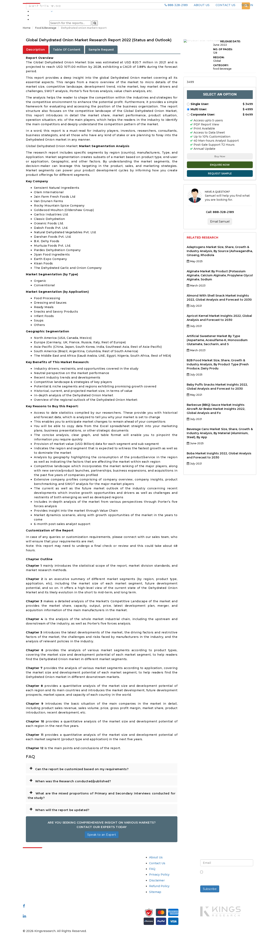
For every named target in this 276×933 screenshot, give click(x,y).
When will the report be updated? (59, 809)
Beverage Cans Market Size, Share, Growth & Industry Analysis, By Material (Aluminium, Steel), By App (220, 433)
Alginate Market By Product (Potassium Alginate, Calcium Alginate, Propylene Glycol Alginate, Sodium (220, 275)
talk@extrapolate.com (39, 885)
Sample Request (101, 49)
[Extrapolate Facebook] (24, 906)
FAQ (152, 869)
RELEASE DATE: (230, 41)
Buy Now (219, 156)
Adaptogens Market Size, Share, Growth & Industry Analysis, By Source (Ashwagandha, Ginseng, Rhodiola (220, 251)
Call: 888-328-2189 (220, 212)
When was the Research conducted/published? (70, 780)
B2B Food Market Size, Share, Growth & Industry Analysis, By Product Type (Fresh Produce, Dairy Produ (218, 364)
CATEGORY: (221, 65)
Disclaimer (157, 880)
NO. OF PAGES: (222, 49)
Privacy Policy (159, 874)
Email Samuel (220, 221)
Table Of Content (67, 49)
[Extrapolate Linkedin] (24, 916)
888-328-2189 (177, 5)
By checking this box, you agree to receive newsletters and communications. (228, 876)
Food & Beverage (46, 27)
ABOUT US (202, 5)
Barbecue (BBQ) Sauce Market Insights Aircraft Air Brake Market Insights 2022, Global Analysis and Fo (216, 409)
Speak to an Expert (101, 835)
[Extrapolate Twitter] (49, 911)
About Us (156, 857)
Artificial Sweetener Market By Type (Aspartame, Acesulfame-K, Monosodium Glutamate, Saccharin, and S (217, 340)
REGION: (218, 57)
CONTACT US (225, 5)
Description (35, 49)
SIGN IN (247, 5)
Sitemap (155, 892)
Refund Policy (159, 886)
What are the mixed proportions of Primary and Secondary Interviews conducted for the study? (101, 794)
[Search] (95, 23)
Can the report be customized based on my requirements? (79, 768)
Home (27, 27)
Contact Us (157, 863)
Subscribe (210, 889)
